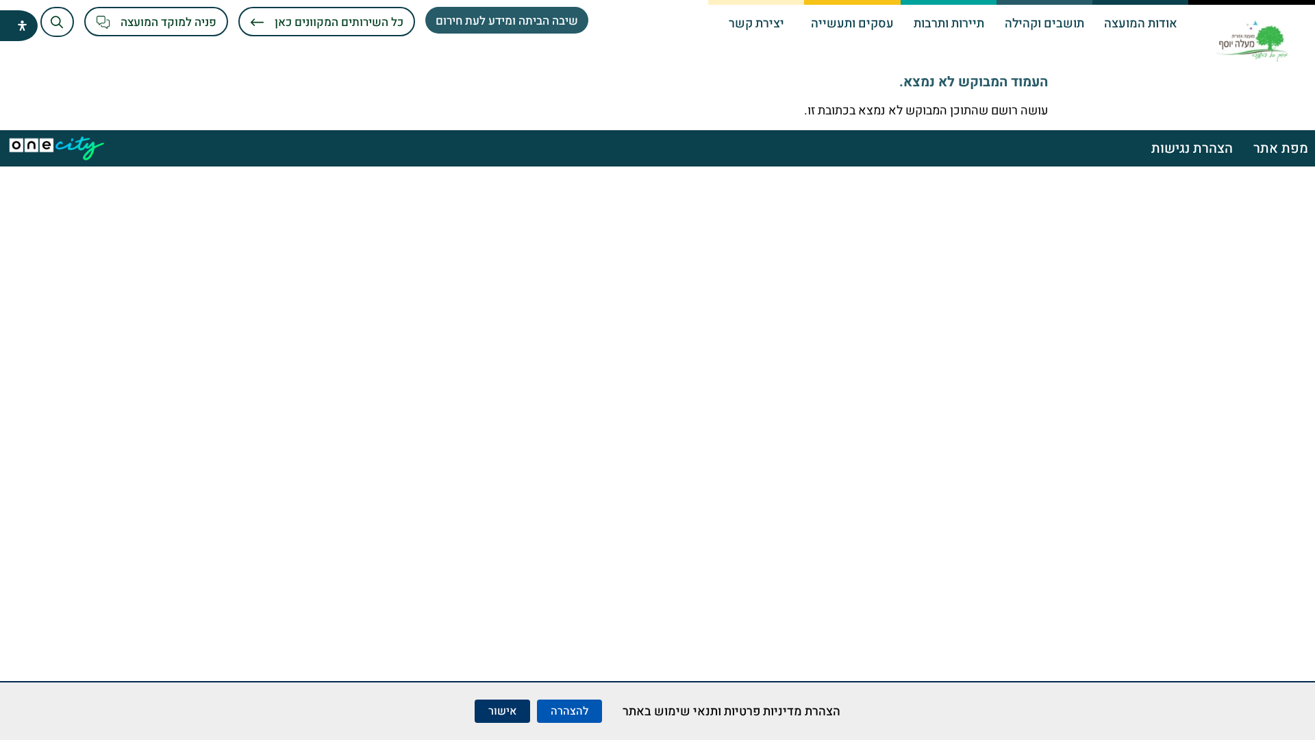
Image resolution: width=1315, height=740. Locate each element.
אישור (502, 711)
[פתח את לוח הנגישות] (22, 25)
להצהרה (569, 711)
